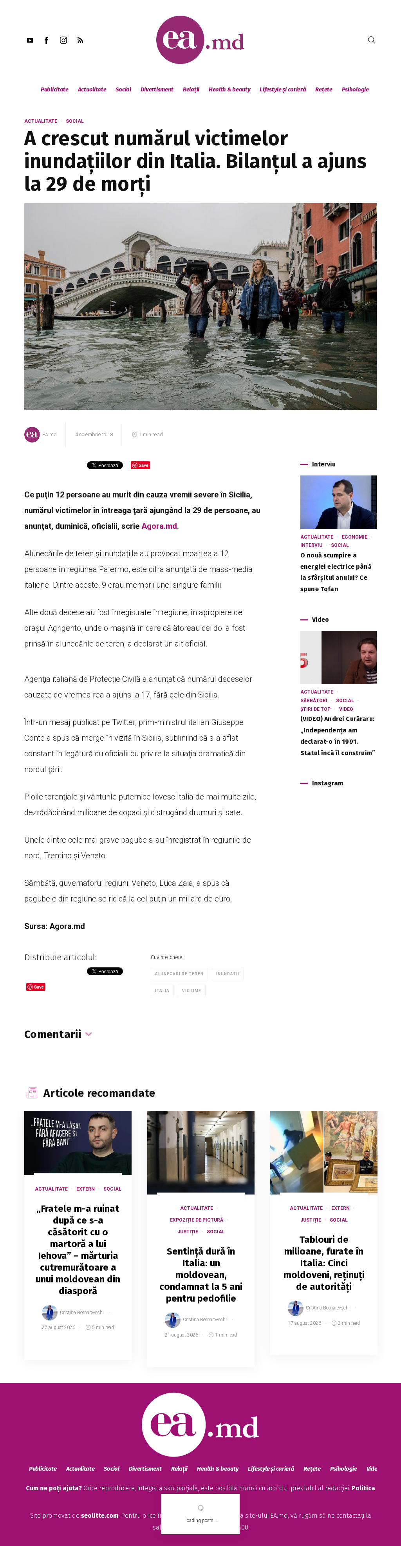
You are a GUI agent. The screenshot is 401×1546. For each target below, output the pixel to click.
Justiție (187, 1232)
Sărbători (313, 700)
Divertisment (157, 89)
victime (191, 991)
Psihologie (355, 89)
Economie (354, 537)
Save (106, 1354)
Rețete (323, 89)
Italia (162, 991)
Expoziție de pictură (196, 1220)
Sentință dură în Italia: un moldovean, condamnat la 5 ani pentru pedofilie (200, 1275)
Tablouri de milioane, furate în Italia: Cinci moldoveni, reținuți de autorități (324, 1263)
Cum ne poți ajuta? (54, 1488)
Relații (191, 89)
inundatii (227, 974)
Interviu (311, 545)
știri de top (315, 709)
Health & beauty (230, 89)
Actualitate (92, 89)
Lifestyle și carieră (283, 89)
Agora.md (159, 526)
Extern (85, 1189)
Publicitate (55, 89)
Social (123, 89)
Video (346, 709)
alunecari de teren (179, 974)
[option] (77, 1243)
